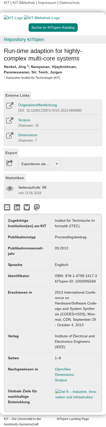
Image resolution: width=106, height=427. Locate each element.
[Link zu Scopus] (9, 122)
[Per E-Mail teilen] (7, 207)
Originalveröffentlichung (37, 105)
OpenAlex (63, 369)
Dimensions (27, 135)
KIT (7, 3)
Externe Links (17, 95)
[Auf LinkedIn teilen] (17, 207)
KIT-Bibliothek (24, 3)
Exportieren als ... (38, 164)
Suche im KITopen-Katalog (53, 27)
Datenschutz (69, 3)
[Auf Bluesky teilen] (28, 207)
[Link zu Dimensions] (9, 137)
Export (11, 153)
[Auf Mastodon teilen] (37, 207)
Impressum (47, 3)
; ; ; (40, 71)
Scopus (24, 120)
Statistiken (14, 178)
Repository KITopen (24, 39)
